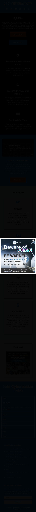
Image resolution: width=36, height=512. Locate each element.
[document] (18, 256)
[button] (33, 240)
